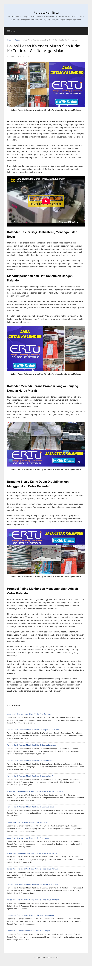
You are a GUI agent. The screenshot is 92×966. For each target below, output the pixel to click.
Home (9, 40)
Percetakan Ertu (46, 12)
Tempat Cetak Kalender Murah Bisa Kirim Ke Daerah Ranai (29, 760)
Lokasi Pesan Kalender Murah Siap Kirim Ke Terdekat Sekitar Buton (33, 869)
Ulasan (17, 40)
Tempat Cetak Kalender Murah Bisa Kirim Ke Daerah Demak (30, 807)
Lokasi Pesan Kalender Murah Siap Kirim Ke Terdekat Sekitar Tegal (33, 900)
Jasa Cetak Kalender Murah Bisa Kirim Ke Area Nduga (28, 838)
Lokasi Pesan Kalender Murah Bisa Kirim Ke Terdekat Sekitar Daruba (33, 853)
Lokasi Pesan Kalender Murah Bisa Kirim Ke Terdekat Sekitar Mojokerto (35, 791)
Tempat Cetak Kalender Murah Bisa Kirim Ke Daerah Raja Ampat (32, 776)
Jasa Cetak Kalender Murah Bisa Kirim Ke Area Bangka (28, 931)
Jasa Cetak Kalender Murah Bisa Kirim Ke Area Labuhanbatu (30, 915)
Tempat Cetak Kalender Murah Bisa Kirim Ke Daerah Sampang (31, 745)
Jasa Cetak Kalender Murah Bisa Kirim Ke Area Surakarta (29, 714)
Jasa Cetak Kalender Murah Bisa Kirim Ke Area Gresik (28, 822)
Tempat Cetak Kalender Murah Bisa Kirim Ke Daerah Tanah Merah (32, 884)
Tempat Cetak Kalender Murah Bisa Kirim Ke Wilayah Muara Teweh (33, 730)
